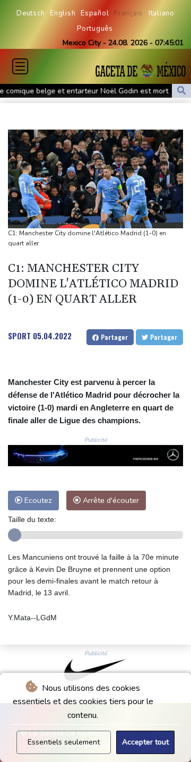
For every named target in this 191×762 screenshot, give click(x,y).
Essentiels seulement (64, 742)
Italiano (162, 13)
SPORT (19, 335)
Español (95, 13)
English (62, 13)
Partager (113, 336)
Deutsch (30, 13)
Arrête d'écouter (110, 500)
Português (95, 28)
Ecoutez (37, 500)
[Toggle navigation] (20, 66)
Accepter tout (145, 742)
